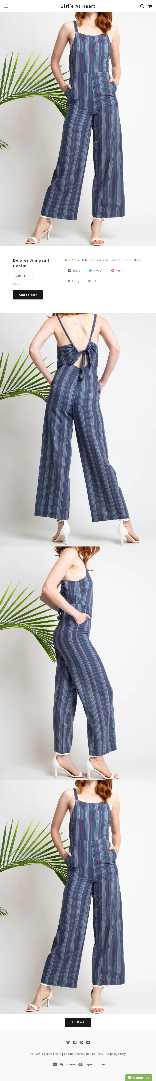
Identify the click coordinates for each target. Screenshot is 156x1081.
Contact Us (140, 1077)
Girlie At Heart (78, 6)
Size (18, 275)
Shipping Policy (116, 1054)
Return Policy (94, 1054)
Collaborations (73, 1054)
